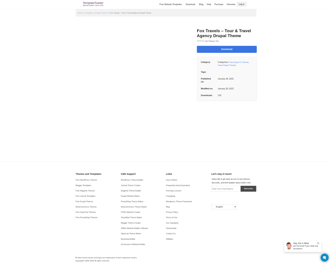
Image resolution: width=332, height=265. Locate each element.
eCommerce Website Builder (133, 244)
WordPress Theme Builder (132, 180)
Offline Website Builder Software (134, 228)
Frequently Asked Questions (178, 185)
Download (190, 4)
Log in (241, 4)
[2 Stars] (199, 41)
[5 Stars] (204, 41)
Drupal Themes (101, 13)
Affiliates (169, 239)
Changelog (170, 196)
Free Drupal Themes (84, 201)
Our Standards (172, 223)
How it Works (171, 180)
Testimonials (171, 228)
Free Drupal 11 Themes (238, 62)
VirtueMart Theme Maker (131, 217)
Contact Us (171, 233)
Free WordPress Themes (86, 180)
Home (80, 13)
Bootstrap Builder (128, 239)
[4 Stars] (202, 41)
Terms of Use (171, 217)
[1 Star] (197, 41)
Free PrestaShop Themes (87, 217)
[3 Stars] (201, 41)
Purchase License (173, 191)
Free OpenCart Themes (86, 212)
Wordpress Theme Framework (179, 201)
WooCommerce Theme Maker (134, 207)
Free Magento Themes (85, 191)
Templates (89, 13)
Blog (201, 4)
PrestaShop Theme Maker (132, 201)
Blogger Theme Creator (131, 223)
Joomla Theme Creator (130, 185)
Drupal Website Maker (130, 196)
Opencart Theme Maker (131, 233)
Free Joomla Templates (85, 196)
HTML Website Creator (130, 212)
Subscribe (248, 188)
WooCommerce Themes (86, 207)
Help (209, 4)
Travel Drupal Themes (227, 65)
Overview (231, 4)
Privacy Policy (172, 212)
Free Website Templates (171, 4)
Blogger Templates (83, 185)
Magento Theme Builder (131, 191)
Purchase (219, 4)
